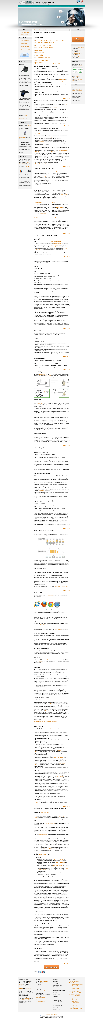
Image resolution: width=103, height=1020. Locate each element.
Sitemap (55, 1014)
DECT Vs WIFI (75, 1001)
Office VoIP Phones (24, 34)
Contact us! (41, 526)
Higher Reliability (38, 50)
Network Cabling (75, 988)
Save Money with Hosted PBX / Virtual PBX (44, 47)
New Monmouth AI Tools (77, 53)
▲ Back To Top (66, 98)
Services (47, 6)
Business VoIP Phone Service (75, 989)
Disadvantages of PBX (25, 49)
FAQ (73, 998)
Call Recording (22, 137)
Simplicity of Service (39, 58)
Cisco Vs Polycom (76, 999)
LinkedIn (44, 972)
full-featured (54, 81)
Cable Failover (75, 94)
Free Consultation (78, 39)
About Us (38, 6)
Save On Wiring (38, 53)
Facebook (38, 972)
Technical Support (39, 55)
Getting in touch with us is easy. (46, 624)
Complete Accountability (40, 49)
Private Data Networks (76, 985)
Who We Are (26, 998)
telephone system (60, 776)
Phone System (37, 133)
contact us (40, 661)
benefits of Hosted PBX (38, 78)
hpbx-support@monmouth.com (48, 659)
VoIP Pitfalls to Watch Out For (41, 60)
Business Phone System (25, 45)
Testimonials (57, 6)
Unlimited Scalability (39, 52)
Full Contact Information (41, 1001)
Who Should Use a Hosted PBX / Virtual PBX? (44, 42)
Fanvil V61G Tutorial (77, 50)
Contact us (21, 150)
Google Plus (42, 972)
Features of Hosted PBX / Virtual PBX (43, 45)
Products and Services (42, 29)
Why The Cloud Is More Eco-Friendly (42, 57)
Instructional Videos (25, 40)
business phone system (43, 70)
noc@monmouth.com (40, 997)
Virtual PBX (24, 126)
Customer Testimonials (74, 981)
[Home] (27, 4)
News (29, 6)
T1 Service (80, 90)
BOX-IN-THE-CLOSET (56, 241)
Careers (67, 6)
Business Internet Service (77, 984)
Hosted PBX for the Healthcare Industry (43, 163)
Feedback (48, 1014)
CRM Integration (75, 1002)
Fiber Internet (74, 90)
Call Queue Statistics (76, 1004)
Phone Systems (47, 533)
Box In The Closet (39, 62)
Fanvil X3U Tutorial (77, 56)
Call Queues (79, 65)
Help (52, 1014)
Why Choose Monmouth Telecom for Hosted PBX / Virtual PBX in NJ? (49, 40)
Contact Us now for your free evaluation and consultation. (45, 721)
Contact (77, 6)
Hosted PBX (21, 118)
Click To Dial (74, 1005)
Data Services (72, 982)
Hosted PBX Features (25, 32)
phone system (38, 72)
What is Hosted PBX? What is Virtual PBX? (44, 39)
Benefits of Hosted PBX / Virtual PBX (43, 44)
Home (22, 6)
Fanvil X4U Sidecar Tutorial (78, 47)
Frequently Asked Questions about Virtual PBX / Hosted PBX (47, 63)
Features (74, 997)
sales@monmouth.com (79, 35)
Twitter (40, 972)
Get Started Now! (51, 967)
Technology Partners (73, 1006)
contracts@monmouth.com (41, 990)
